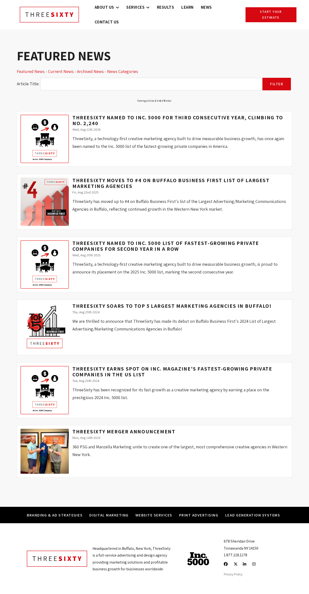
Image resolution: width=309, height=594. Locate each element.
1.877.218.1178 (235, 555)
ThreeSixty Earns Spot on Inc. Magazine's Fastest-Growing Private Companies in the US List (172, 371)
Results (165, 7)
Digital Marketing (109, 515)
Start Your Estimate (271, 14)
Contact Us (107, 22)
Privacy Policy (233, 574)
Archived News (90, 71)
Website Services (153, 515)
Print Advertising (198, 515)
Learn (187, 7)
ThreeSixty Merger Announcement (124, 431)
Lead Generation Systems (252, 515)
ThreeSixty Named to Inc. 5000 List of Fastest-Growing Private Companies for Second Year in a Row (165, 246)
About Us (104, 7)
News (206, 7)
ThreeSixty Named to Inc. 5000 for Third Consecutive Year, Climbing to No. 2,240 (177, 120)
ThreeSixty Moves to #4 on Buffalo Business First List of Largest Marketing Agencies (171, 183)
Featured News (31, 71)
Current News (61, 71)
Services (135, 7)
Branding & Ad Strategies (55, 515)
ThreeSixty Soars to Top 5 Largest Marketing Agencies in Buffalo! (172, 305)
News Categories (122, 71)
